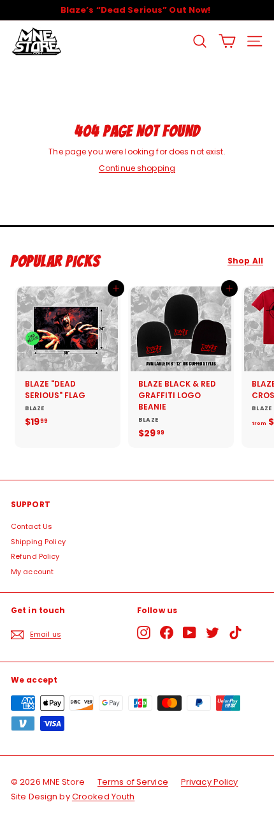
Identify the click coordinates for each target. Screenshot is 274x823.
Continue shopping (137, 168)
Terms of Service (132, 782)
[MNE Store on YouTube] (189, 632)
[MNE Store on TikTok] (235, 632)
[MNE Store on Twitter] (212, 632)
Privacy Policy (209, 782)
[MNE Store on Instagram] (143, 632)
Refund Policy (35, 556)
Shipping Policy (38, 542)
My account (32, 572)
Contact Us (31, 526)
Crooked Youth (103, 796)
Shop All (245, 261)
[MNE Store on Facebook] (166, 632)
